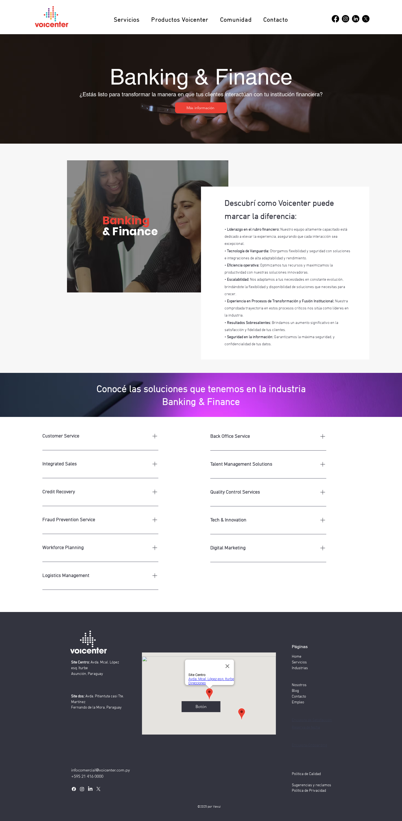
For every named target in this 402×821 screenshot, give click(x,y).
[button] (126, 20)
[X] (365, 18)
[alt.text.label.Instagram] (345, 18)
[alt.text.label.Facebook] (335, 18)
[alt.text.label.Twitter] (98, 789)
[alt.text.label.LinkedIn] (355, 18)
